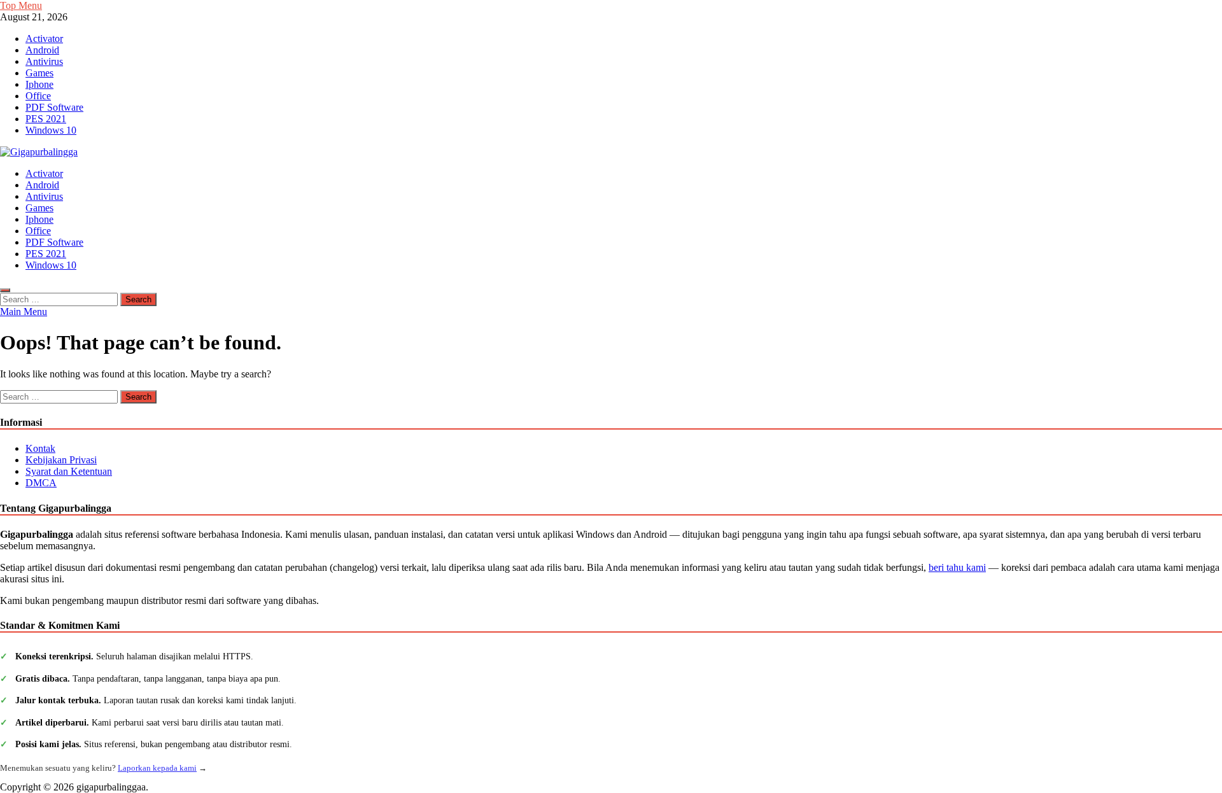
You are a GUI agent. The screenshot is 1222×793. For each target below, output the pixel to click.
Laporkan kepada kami (157, 768)
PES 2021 (45, 118)
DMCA (41, 482)
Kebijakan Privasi (61, 459)
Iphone (39, 84)
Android (42, 50)
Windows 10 (50, 130)
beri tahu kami (957, 567)
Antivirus (44, 61)
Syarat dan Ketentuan (68, 471)
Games (39, 72)
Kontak (40, 448)
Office (38, 95)
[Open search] (5, 290)
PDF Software (54, 107)
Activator (44, 38)
